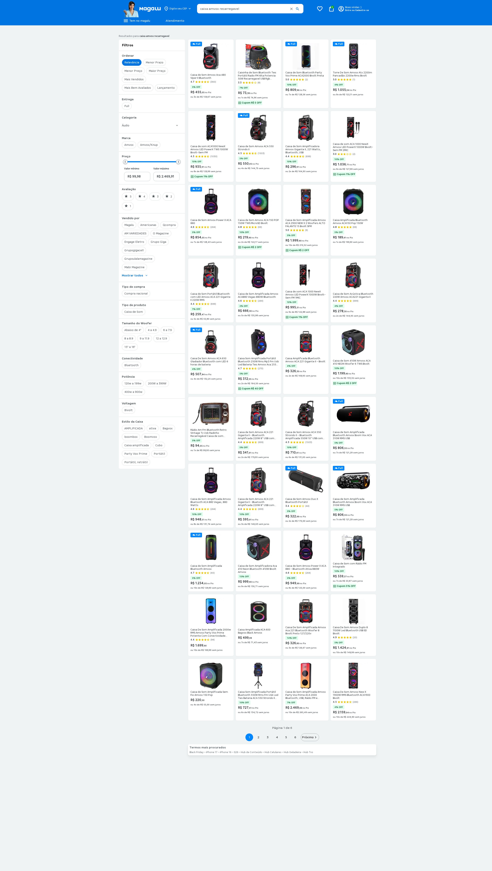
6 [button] (295, 737)
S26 (236, 752)
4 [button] (277, 737)
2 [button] (258, 737)
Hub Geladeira (292, 752)
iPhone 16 (225, 752)
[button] (291, 9)
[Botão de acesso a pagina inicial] (141, 8)
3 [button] (267, 737)
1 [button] (249, 737)
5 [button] (286, 737)
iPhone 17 (211, 752)
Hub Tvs (308, 752)
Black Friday (196, 752)
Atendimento (175, 20)
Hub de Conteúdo (251, 752)
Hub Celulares (273, 752)
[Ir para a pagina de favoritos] (320, 9)
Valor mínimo (131, 168)
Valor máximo (161, 168)
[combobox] (250, 8)
